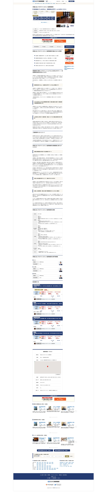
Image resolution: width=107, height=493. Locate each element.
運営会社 (60, 474)
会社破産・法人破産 (70, 463)
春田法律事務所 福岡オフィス (42, 407)
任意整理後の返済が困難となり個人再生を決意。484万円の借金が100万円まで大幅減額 (47, 334)
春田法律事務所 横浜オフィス (71, 438)
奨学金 (71, 466)
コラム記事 (42, 474)
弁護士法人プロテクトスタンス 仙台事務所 (42, 438)
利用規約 (48, 474)
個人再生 (73, 462)
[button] (47, 366)
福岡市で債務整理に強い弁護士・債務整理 (50, 3)
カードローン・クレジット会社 (63, 466)
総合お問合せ (65, 474)
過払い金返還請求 (65, 463)
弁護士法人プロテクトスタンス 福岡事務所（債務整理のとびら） (49, 390)
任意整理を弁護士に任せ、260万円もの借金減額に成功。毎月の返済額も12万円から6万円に (47, 286)
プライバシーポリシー (54, 474)
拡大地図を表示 (58, 374)
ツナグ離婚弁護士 (54, 477)
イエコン (58, 477)
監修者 (45, 474)
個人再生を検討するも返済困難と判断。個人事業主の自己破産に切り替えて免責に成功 (47, 319)
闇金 (68, 466)
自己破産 (66, 462)
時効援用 (61, 463)
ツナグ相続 (48, 477)
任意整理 (70, 462)
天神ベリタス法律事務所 (56, 406)
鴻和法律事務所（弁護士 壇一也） (71, 407)
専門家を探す (71, 1)
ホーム (33, 3)
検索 (67, 456)
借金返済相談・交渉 (62, 462)
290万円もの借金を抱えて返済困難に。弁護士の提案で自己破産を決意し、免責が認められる (47, 304)
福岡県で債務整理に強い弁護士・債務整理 (40, 3)
